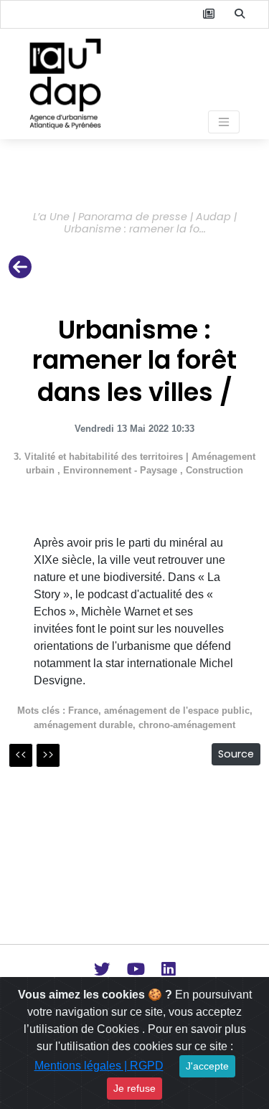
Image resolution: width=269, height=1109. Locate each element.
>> (48, 755)
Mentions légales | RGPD (99, 1066)
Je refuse (134, 1088)
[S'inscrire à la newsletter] (209, 14)
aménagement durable (83, 724)
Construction (214, 470)
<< (21, 755)
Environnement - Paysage (121, 470)
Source (236, 754)
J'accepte (207, 1066)
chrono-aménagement (186, 724)
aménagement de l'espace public (177, 710)
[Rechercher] (239, 14)
